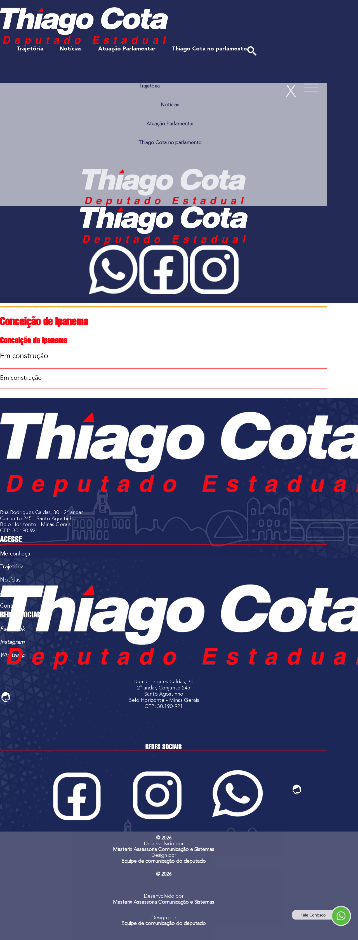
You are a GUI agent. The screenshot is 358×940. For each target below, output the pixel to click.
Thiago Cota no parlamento (209, 49)
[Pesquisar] (252, 51)
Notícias (71, 49)
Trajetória (30, 49)
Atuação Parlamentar (127, 49)
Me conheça (15, 554)
